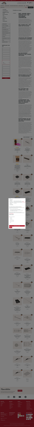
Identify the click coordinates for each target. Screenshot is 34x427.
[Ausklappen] (24, 216)
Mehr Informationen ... (24, 202)
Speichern (11, 227)
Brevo (10, 222)
